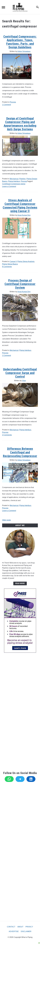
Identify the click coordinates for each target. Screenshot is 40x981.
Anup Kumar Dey (24, 215)
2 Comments (7, 435)
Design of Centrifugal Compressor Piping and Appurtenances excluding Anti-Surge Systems (20, 124)
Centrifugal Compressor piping (13, 184)
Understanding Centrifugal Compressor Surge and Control (20, 372)
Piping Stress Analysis (25, 261)
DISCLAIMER (26, 931)
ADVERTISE (14, 931)
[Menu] (3, 8)
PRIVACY (29, 927)
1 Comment (6, 105)
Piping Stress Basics (10, 264)
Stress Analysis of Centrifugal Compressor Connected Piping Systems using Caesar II (20, 205)
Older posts (6, 520)
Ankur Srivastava (23, 51)
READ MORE (20, 583)
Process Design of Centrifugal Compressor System (20, 284)
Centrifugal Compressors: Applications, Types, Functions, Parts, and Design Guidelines (20, 42)
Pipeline (22, 179)
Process (13, 102)
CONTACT (11, 927)
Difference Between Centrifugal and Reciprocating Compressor (20, 452)
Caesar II (13, 261)
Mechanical (14, 179)
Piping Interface (14, 181)
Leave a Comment (9, 186)
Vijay (24, 380)
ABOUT (20, 927)
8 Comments (7, 267)
